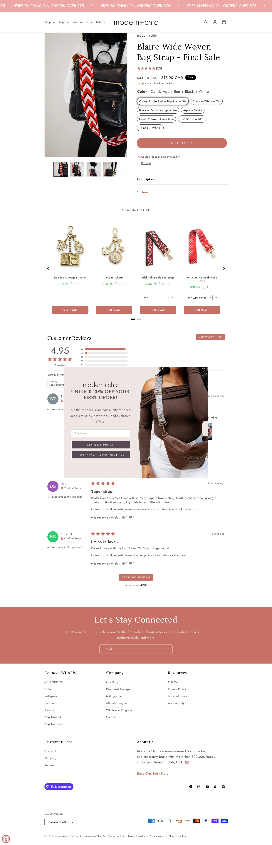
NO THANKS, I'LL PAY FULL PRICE (101, 454)
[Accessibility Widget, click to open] (6, 839)
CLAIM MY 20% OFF (101, 444)
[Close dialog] (203, 372)
